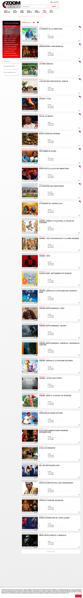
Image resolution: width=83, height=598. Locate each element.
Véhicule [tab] (7, 12)
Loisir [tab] (45, 12)
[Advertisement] (70, 11)
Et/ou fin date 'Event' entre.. (10, 72)
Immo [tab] (22, 12)
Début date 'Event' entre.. (9, 66)
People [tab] (37, 12)
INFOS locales (42, 219)
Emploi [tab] (29, 12)
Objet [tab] (15, 12)
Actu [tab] (51, 12)
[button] (41, 299)
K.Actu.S (40, 27)
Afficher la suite (51, 551)
